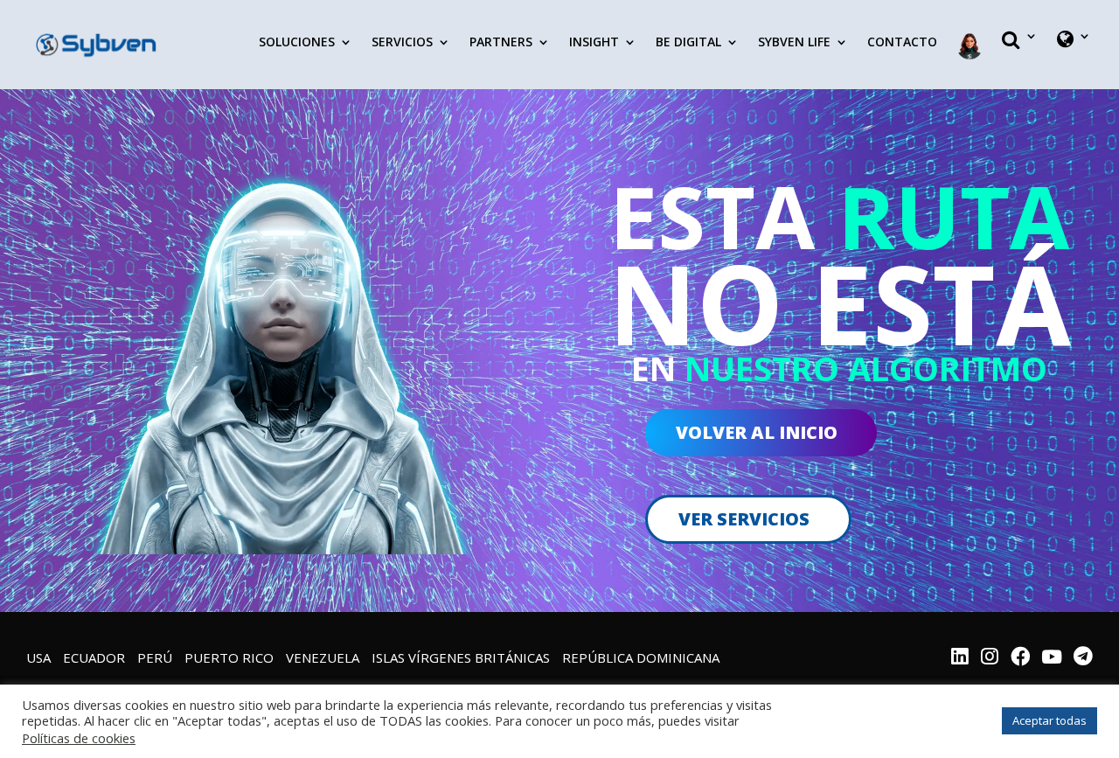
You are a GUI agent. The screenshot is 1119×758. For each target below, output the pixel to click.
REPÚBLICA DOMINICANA (640, 657)
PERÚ (154, 657)
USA (38, 657)
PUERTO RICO (229, 657)
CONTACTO (902, 43)
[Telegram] (1083, 658)
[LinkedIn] (960, 658)
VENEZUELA (322, 657)
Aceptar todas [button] (1049, 720)
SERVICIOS (402, 43)
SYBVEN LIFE (794, 43)
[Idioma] (1074, 54)
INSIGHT (594, 43)
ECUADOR (94, 657)
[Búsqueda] (1020, 54)
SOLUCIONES (297, 43)
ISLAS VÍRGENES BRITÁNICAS (461, 657)
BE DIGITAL (688, 43)
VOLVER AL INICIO (757, 432)
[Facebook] (1020, 658)
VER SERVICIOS (744, 519)
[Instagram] (989, 658)
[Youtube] (1051, 658)
